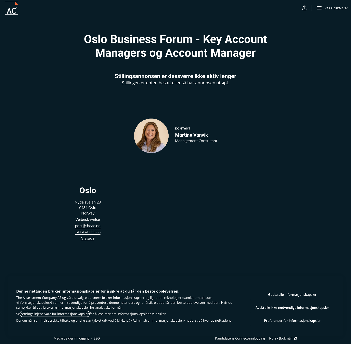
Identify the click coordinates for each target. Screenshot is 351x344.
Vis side (87, 238)
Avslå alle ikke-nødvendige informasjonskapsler (292, 307)
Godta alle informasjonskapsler (292, 294)
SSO (97, 338)
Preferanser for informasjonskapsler (292, 320)
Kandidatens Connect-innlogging (240, 338)
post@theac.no (88, 225)
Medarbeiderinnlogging (72, 338)
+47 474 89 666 (88, 232)
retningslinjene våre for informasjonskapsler (55, 314)
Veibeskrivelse (88, 219)
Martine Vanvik (191, 135)
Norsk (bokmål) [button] (280, 338)
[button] (304, 8)
